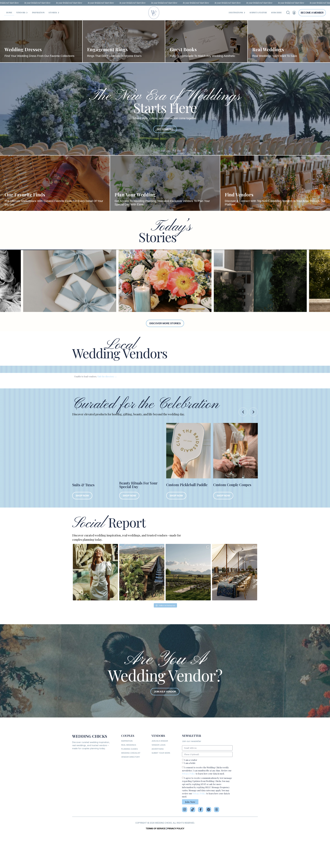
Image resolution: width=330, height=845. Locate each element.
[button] (1, 278)
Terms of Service (156, 828)
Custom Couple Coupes (185, 484)
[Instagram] (184, 809)
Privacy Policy (188, 773)
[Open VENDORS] (27, 12)
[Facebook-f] (200, 809)
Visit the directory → (107, 376)
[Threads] (216, 809)
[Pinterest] (208, 809)
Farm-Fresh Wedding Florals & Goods (231, 485)
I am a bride (189, 763)
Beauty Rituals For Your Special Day (91, 485)
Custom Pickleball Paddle (140, 484)
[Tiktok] (192, 809)
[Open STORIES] (58, 12)
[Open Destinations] (244, 12)
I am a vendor (190, 760)
